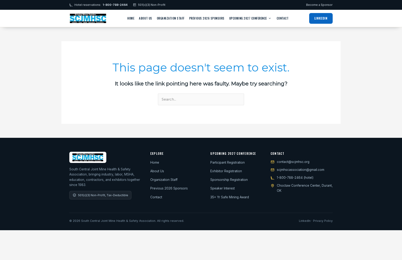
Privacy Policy (323, 221)
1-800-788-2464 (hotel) (295, 177)
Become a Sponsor (319, 5)
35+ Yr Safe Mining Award (229, 197)
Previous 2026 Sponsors (206, 18)
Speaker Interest (222, 188)
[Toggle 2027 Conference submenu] (270, 18)
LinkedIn (321, 18)
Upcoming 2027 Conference (248, 18)
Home (130, 18)
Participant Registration (227, 162)
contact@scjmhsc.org (293, 162)
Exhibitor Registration (226, 171)
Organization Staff (170, 18)
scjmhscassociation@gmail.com (300, 170)
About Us (145, 18)
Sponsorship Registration (229, 180)
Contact (283, 18)
